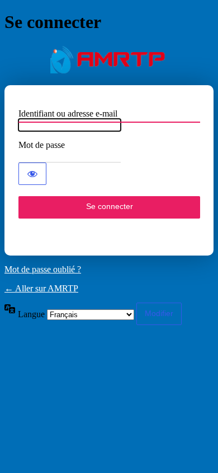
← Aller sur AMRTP (41, 288)
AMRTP (109, 59)
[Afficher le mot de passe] (32, 174)
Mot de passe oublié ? (42, 269)
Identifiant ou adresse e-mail (67, 113)
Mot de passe (41, 145)
